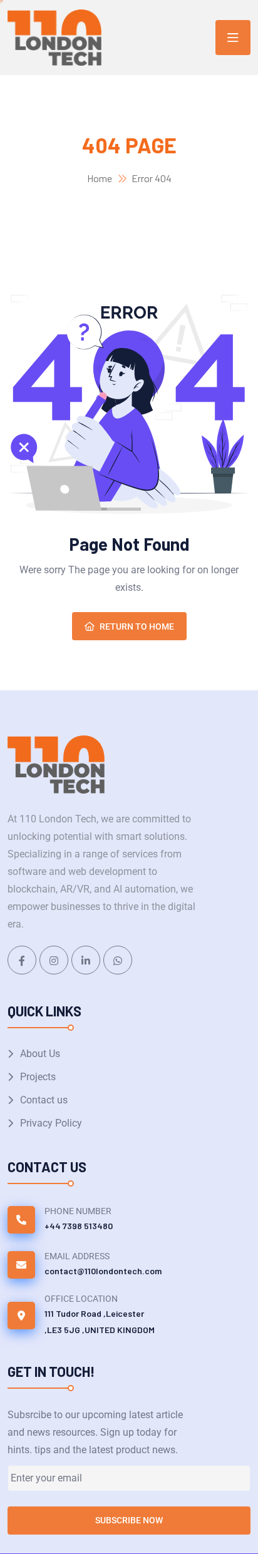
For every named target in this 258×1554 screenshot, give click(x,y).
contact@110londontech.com (103, 1270)
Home (99, 178)
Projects (38, 1077)
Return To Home (137, 626)
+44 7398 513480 (78, 1225)
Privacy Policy (51, 1123)
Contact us (44, 1100)
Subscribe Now (129, 1520)
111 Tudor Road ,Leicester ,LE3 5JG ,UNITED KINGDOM (99, 1321)
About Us (40, 1054)
